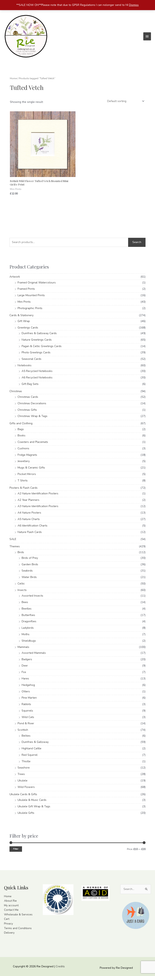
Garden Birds (30, 564)
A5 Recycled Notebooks (37, 371)
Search (136, 242)
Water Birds (29, 577)
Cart (6, 919)
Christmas (15, 391)
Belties (26, 736)
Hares (25, 678)
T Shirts (23, 480)
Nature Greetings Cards (37, 340)
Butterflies (28, 615)
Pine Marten (29, 698)
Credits (60, 966)
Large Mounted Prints (31, 295)
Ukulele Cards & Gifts (23, 794)
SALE (12, 539)
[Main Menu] (147, 36)
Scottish (23, 730)
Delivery (9, 933)
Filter (15, 848)
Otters (26, 691)
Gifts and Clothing (20, 423)
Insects (22, 590)
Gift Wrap (24, 321)
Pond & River (26, 723)
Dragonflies (29, 621)
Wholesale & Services (18, 914)
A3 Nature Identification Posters (38, 506)
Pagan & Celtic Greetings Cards (42, 346)
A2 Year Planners (28, 500)
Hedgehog (28, 685)
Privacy (8, 923)
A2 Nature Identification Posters (38, 493)
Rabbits (26, 704)
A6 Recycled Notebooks (37, 377)
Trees (21, 774)
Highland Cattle (31, 748)
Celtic (21, 583)
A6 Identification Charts (32, 525)
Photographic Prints (30, 308)
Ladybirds (28, 628)
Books (21, 435)
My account (11, 905)
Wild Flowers (26, 787)
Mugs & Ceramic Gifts (31, 468)
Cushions (23, 448)
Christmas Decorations (32, 403)
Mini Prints (24, 302)
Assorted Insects (32, 596)
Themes (14, 546)
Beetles (26, 609)
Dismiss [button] (134, 5)
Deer (25, 666)
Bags (21, 429)
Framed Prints (26, 289)
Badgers (27, 659)
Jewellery (24, 461)
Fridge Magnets (27, 455)
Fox (24, 672)
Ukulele (22, 780)
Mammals (23, 647)
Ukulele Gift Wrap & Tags (34, 806)
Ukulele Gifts (26, 813)
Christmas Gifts (27, 410)
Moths (25, 634)
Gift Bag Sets (30, 384)
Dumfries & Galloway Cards (39, 333)
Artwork (14, 277)
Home (13, 78)
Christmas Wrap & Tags (32, 416)
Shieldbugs (29, 641)
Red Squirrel (30, 755)
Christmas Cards (28, 397)
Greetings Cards (28, 328)
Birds (21, 552)
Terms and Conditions (18, 928)
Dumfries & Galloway (35, 742)
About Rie (10, 901)
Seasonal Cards (31, 359)
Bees (25, 602)
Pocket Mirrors (27, 474)
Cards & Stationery (21, 315)
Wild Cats (28, 717)
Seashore (24, 768)
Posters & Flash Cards (23, 488)
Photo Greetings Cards (36, 352)
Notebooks (24, 365)
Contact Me (11, 910)
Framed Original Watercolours (37, 282)
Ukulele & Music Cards (32, 800)
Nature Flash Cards (30, 532)
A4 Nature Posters (29, 513)
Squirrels (27, 711)
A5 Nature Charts (29, 519)
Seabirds (27, 571)
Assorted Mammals (34, 653)
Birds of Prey (30, 558)
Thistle (26, 761)
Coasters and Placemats (33, 442)
